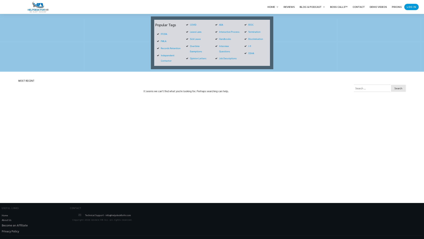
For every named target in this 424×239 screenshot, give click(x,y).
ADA (221, 24)
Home (5, 215)
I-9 (249, 45)
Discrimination (255, 38)
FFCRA (164, 33)
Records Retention (171, 48)
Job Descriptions (228, 58)
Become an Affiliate (15, 225)
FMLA (163, 41)
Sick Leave (195, 38)
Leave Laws (196, 31)
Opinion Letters (198, 58)
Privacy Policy (10, 231)
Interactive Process (229, 31)
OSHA (251, 53)
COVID (193, 24)
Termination (254, 31)
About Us (6, 219)
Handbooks (225, 38)
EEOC (251, 24)
